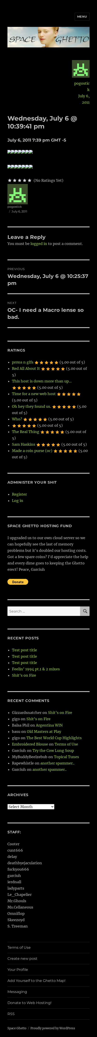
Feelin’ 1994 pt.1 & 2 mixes (36, 669)
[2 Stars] (14, 180)
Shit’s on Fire (24, 675)
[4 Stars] (24, 180)
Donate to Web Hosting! (29, 1003)
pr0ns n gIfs (22, 362)
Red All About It (26, 368)
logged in (38, 243)
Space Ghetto (16, 1028)
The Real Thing (25, 431)
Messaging (17, 992)
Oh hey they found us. (31, 406)
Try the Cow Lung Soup (53, 750)
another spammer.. (57, 763)
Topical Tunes (66, 757)
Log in (17, 500)
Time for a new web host (34, 393)
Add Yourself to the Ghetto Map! (36, 981)
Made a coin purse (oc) (32, 450)
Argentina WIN (49, 725)
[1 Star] (9, 180)
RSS (11, 1014)
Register (19, 494)
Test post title (24, 650)
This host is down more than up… (42, 381)
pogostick (82, 86)
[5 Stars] (29, 180)
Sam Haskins (23, 444)
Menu (82, 16)
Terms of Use (66, 744)
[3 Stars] (19, 180)
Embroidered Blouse (30, 744)
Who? (17, 419)
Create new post (22, 958)
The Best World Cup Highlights (54, 738)
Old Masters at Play (44, 731)
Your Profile (17, 969)
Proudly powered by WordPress (52, 1028)
